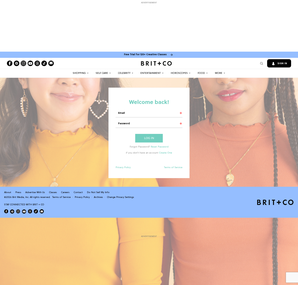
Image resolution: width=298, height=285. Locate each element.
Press (18, 192)
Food (201, 73)
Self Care (102, 73)
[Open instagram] (23, 63)
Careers (65, 192)
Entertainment (150, 73)
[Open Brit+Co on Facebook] (6, 211)
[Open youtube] (30, 63)
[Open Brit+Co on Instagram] (18, 211)
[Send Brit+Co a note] (51, 63)
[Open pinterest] (16, 63)
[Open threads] (37, 63)
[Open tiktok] (44, 63)
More (218, 73)
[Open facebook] (9, 63)
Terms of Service (173, 167)
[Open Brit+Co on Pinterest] (12, 211)
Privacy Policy (123, 167)
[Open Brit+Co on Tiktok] (36, 211)
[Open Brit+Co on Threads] (30, 211)
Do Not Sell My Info (98, 192)
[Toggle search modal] (261, 63)
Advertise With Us (35, 192)
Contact (78, 192)
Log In (149, 138)
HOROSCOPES (179, 73)
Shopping (79, 73)
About (7, 192)
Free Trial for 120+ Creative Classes (145, 54)
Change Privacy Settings (120, 197)
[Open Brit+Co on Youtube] (24, 211)
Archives (98, 197)
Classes (53, 192)
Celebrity (124, 73)
